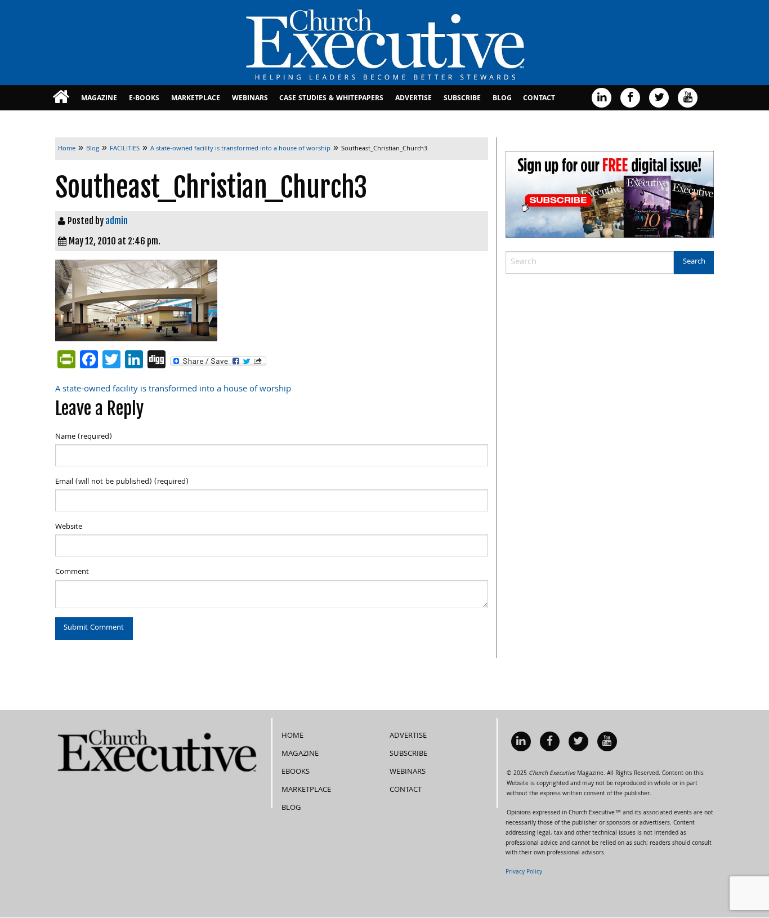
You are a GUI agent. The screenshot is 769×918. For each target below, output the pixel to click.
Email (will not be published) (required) (122, 482)
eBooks (295, 772)
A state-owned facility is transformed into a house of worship (173, 389)
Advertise (413, 99)
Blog (502, 99)
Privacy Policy (524, 872)
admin (116, 220)
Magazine (99, 99)
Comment (72, 572)
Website (68, 527)
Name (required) (83, 437)
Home (292, 736)
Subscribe (462, 99)
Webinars (250, 99)
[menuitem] (61, 97)
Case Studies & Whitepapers (331, 99)
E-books (144, 99)
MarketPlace (195, 99)
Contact (539, 99)
